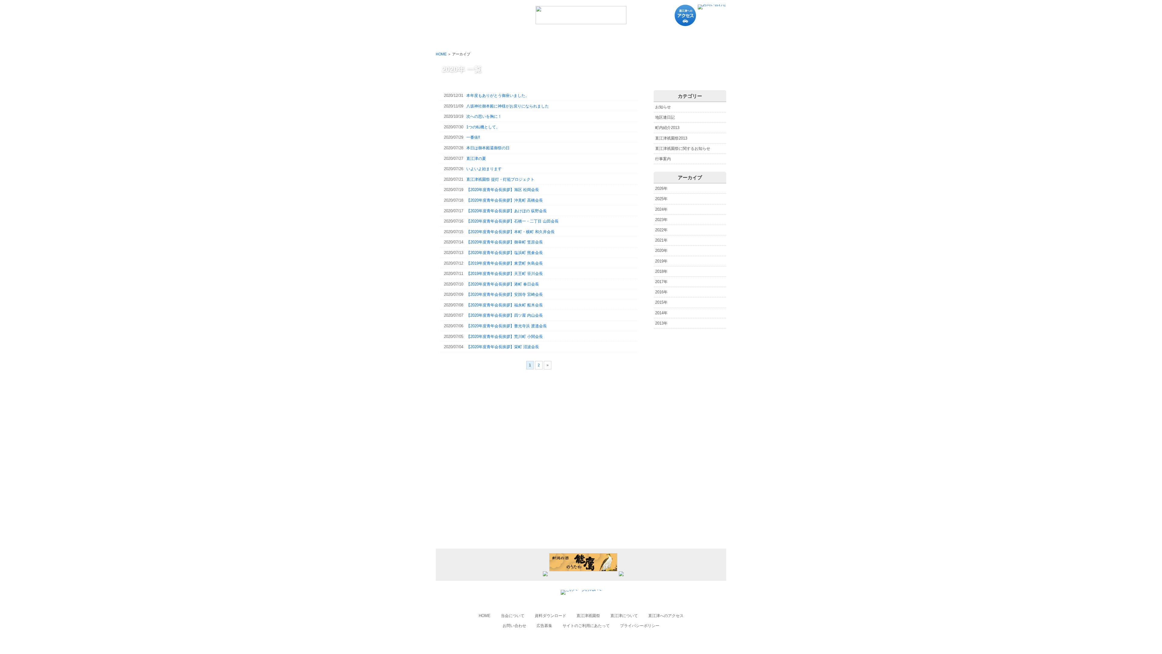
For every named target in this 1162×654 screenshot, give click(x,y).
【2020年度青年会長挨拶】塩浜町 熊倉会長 (493, 252)
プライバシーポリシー (639, 625)
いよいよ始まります (473, 169)
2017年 (661, 281)
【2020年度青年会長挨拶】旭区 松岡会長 (491, 189)
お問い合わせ (514, 625)
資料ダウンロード (550, 615)
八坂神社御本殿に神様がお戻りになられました (496, 106)
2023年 (661, 219)
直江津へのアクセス (666, 615)
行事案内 (663, 159)
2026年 (661, 188)
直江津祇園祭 (588, 615)
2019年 (661, 261)
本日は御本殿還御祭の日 (477, 148)
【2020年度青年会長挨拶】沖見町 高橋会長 (493, 200)
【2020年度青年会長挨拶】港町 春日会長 (491, 284)
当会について (512, 615)
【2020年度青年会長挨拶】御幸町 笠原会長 (493, 242)
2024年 (661, 209)
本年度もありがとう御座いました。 (486, 95)
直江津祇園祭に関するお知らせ (682, 148)
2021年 (661, 240)
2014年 (661, 313)
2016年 (661, 292)
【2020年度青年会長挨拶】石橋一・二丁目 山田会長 (501, 221)
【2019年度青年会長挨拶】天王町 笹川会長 (493, 273)
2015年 (661, 302)
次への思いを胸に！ (473, 116)
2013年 (661, 323)
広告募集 (544, 625)
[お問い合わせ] (712, 4)
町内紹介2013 (667, 127)
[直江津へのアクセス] (685, 25)
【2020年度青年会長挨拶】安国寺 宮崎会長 (493, 294)
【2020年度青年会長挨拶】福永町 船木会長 (493, 305)
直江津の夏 (465, 158)
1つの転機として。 (472, 127)
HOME (441, 54)
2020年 (661, 250)
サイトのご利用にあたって (586, 625)
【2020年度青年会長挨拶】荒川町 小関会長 (493, 336)
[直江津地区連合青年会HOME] (581, 21)
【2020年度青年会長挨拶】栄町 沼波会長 (491, 347)
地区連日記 (665, 117)
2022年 (661, 230)
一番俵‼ (462, 137)
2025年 (661, 199)
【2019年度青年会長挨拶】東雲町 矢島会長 (493, 263)
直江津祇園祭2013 (671, 138)
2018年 (661, 271)
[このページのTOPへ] (581, 589)
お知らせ (663, 107)
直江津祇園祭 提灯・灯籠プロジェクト (489, 179)
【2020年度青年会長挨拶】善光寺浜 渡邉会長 (495, 326)
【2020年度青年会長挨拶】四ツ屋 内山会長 (493, 315)
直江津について (624, 615)
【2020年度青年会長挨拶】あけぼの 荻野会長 (495, 211)
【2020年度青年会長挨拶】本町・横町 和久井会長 (499, 232)
